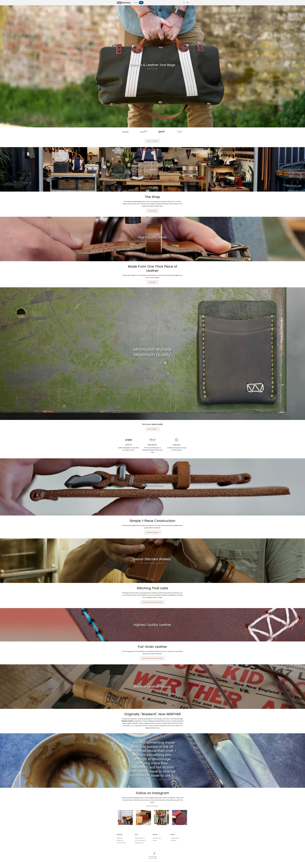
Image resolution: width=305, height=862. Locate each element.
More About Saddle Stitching (152, 602)
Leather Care (120, 840)
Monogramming (139, 842)
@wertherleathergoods (153, 806)
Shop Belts (152, 282)
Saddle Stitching (121, 842)
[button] (184, 2)
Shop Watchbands (152, 532)
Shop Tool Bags (152, 141)
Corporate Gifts (175, 838)
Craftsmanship (157, 838)
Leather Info (120, 838)
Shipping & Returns (140, 838)
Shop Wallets (152, 429)
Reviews (155, 840)
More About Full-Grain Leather (152, 658)
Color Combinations (140, 840)
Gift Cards (173, 840)
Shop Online (152, 211)
